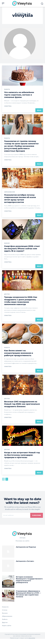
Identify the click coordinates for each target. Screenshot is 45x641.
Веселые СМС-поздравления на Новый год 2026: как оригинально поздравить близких (22, 404)
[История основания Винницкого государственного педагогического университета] (8, 581)
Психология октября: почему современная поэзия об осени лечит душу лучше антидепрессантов (20, 198)
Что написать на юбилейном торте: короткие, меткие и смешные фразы (19, 94)
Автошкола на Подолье (26, 547)
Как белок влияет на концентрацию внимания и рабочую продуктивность (18, 353)
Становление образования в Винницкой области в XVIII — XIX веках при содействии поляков (28, 594)
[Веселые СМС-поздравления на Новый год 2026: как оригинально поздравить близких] (22, 385)
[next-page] (6, 479)
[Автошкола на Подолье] (8, 552)
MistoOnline (32, 638)
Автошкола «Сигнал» (25, 561)
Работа (7, 89)
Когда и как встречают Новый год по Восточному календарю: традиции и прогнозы (22, 455)
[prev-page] (3, 479)
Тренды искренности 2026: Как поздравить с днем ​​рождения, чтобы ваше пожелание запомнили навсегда (20, 301)
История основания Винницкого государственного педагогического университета (29, 579)
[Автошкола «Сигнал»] (8, 566)
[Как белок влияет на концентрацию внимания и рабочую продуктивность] (22, 334)
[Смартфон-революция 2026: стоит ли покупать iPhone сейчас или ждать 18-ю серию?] (22, 229)
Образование (9, 192)
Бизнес (7, 243)
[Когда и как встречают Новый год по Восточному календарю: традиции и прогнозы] (22, 436)
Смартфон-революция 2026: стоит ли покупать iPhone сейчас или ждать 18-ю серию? (22, 248)
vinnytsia (7, 106)
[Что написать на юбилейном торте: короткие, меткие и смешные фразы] (22, 75)
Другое (7, 294)
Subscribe (36, 515)
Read (39, 110)
